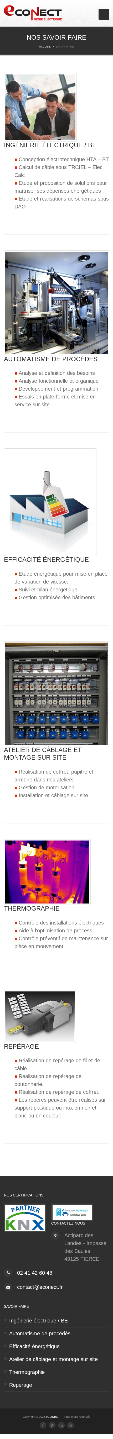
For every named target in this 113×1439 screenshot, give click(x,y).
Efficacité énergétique (34, 1346)
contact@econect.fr (40, 1287)
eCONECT (53, 1416)
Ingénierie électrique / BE (38, 1321)
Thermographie (27, 1372)
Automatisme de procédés (39, 1333)
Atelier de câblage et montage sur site (53, 1359)
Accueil (45, 46)
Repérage (20, 1385)
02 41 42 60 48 (34, 1273)
